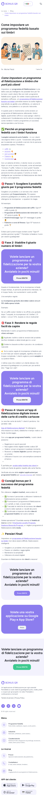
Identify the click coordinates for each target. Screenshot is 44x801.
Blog (11, 11)
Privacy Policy (19, 698)
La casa (4, 11)
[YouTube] (19, 706)
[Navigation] (41, 4)
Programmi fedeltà (15, 724)
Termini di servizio (7, 698)
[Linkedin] (14, 706)
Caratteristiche (14, 739)
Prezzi (22, 627)
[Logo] (9, 4)
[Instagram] (8, 706)
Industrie (11, 732)
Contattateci (13, 762)
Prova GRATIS (22, 278)
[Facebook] (3, 706)
